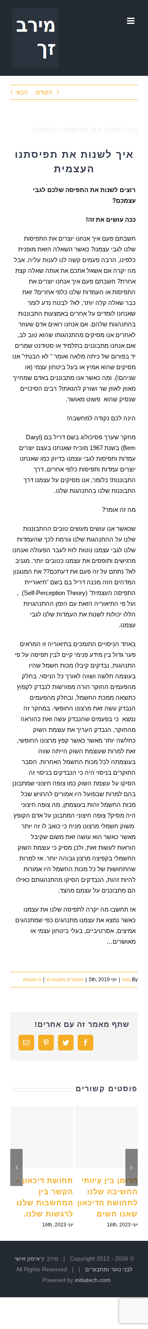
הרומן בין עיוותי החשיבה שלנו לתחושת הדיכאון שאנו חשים (106, 1137)
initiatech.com (93, 1280)
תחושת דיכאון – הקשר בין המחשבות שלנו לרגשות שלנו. (42, 1137)
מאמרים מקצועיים (64, 979)
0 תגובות (32, 979)
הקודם (44, 92)
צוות (126, 979)
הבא (22, 92)
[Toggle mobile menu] (131, 20)
